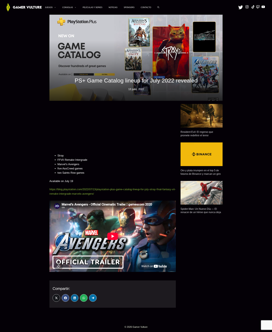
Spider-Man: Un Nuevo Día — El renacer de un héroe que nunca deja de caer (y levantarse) (201, 212)
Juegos (49, 7)
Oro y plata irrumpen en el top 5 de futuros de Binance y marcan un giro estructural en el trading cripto (201, 174)
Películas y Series (92, 7)
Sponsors (129, 7)
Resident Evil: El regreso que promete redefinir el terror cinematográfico (197, 135)
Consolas (67, 7)
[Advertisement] (112, 126)
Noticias (113, 7)
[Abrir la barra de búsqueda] (158, 7)
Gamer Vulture (27, 7)
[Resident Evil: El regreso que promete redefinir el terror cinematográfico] (202, 125)
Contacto (146, 7)
